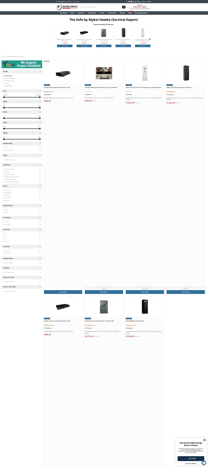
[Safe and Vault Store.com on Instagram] (131, 1)
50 (3, 137)
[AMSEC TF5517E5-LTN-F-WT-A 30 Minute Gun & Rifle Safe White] (143, 33)
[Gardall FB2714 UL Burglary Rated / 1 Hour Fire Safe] (104, 33)
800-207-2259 (140, 7)
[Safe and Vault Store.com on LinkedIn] (133, 1)
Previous (57, 39)
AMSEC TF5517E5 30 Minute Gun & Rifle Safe (179, 87)
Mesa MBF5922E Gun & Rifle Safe (135, 321)
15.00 (4, 126)
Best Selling (8, 76)
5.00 (4, 105)
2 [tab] (105, 50)
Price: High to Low (9, 81)
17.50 (4, 116)
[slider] (4, 97)
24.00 (39, 126)
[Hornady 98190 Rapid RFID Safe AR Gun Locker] (65, 33)
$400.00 (5, 95)
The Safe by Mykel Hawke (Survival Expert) (15, 56)
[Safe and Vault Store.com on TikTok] (135, 1)
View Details (63, 292)
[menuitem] (63, 13)
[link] (22, 148)
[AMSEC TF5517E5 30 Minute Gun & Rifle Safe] (123, 33)
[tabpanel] (65, 37)
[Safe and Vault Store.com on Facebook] (126, 1)
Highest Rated (8, 86)
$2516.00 (38, 95)
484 (40, 137)
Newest (7, 83)
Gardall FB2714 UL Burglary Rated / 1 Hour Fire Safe (99, 321)
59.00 (39, 105)
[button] (204, 462)
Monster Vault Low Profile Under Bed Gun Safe (57, 321)
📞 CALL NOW (190, 458)
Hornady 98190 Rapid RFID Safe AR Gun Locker (57, 87)
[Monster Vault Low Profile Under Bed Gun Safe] (84, 33)
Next (150, 39)
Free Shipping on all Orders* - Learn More (67, 1)
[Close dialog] (204, 440)
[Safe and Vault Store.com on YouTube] (129, 1)
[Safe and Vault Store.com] (67, 7)
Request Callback (190, 463)
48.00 (39, 116)
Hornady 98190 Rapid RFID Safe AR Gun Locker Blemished (101, 87)
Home (2, 56)
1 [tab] (102, 50)
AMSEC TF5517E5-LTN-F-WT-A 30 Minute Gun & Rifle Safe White (143, 87)
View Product (65, 46)
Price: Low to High (9, 78)
